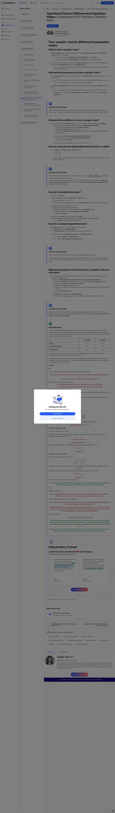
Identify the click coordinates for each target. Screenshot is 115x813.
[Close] (78, 391)
